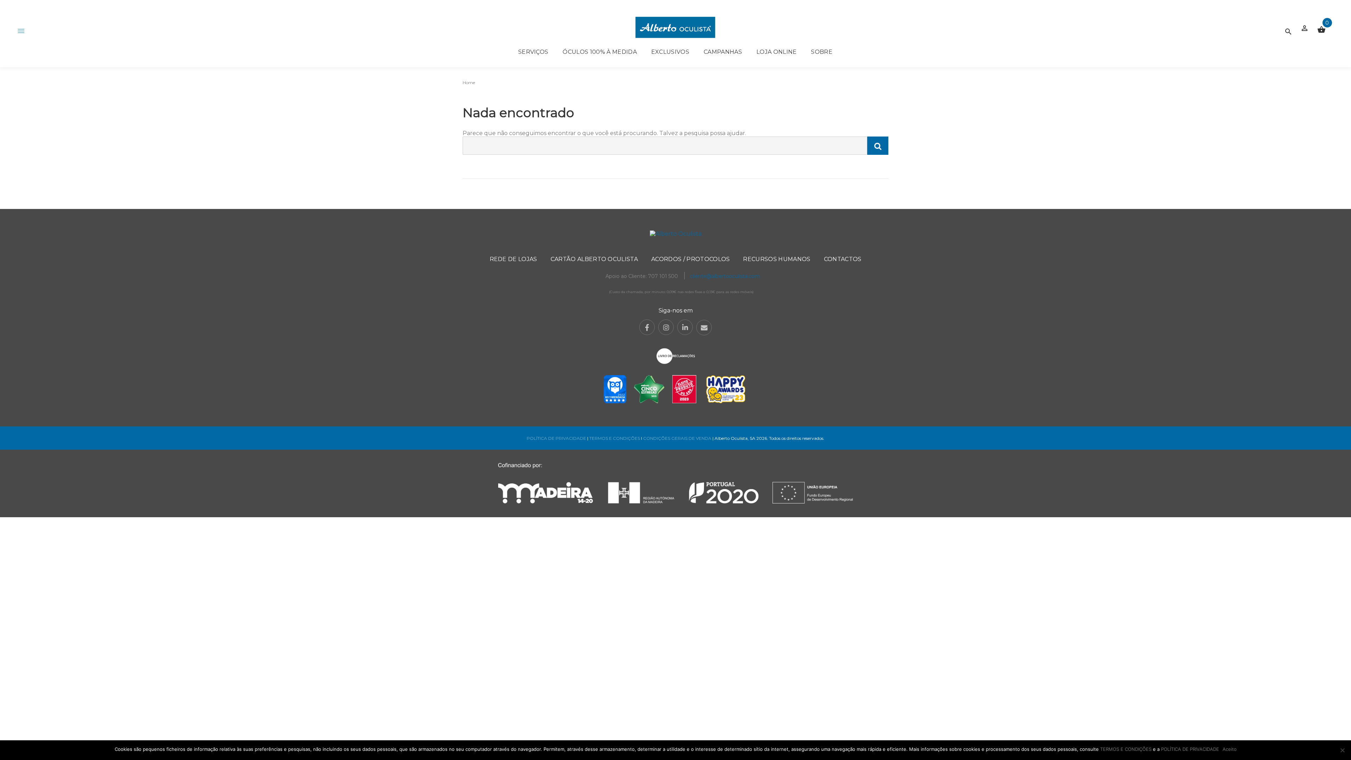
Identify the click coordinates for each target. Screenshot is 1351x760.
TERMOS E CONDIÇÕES (614, 438)
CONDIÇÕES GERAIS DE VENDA (677, 438)
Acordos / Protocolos (690, 259)
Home (469, 82)
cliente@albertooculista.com (725, 276)
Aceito (1230, 749)
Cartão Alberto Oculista (594, 259)
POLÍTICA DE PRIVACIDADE (556, 438)
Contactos (843, 259)
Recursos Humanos (776, 259)
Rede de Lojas (513, 259)
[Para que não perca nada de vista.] (675, 27)
